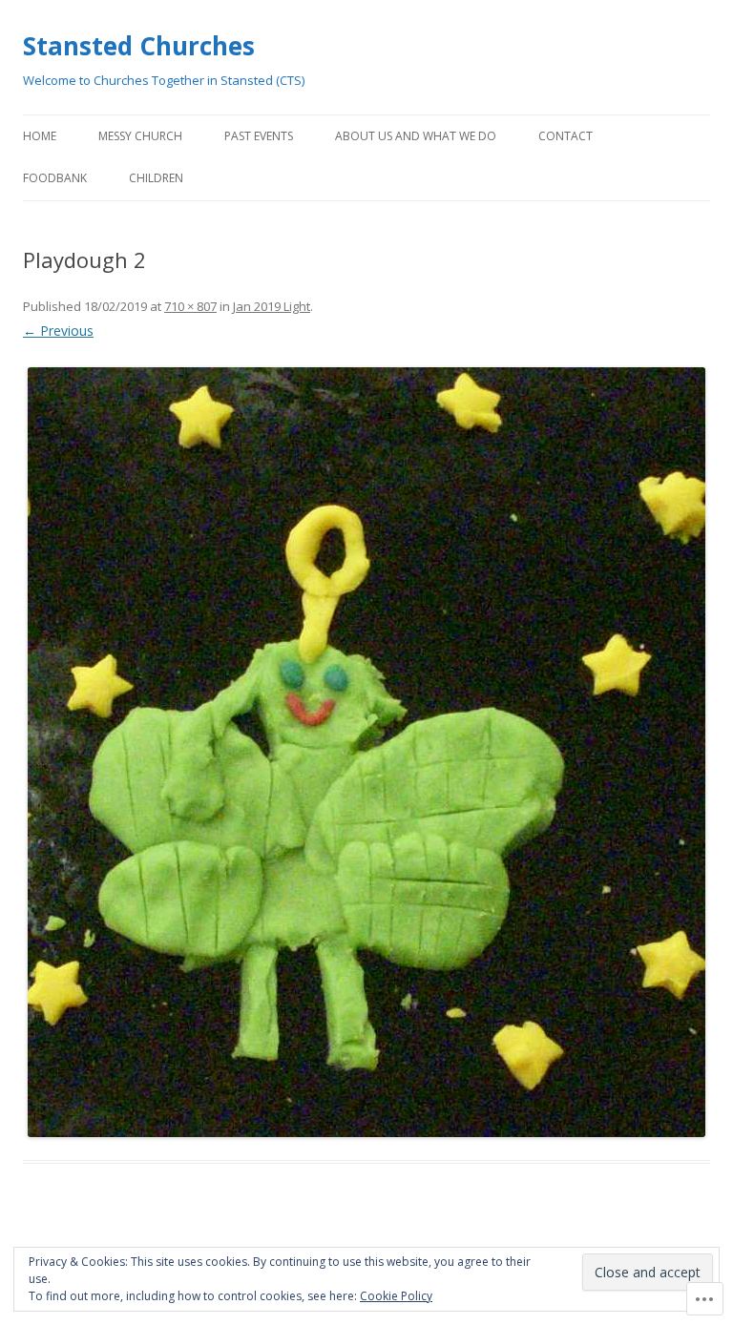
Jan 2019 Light (271, 306)
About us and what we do (415, 136)
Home (39, 136)
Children (156, 178)
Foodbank (55, 178)
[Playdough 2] (366, 752)
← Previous (58, 330)
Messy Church (140, 136)
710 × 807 (190, 306)
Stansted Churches (139, 46)
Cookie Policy (396, 1296)
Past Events (258, 136)
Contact (565, 136)
